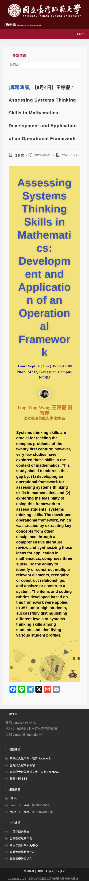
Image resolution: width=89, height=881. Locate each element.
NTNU (13, 798)
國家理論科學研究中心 (24, 845)
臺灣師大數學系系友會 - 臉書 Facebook (34, 772)
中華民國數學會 (19, 831)
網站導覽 (29, 871)
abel (26, 805)
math (13, 805)
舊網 (40, 871)
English (60, 871)
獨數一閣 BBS (19, 778)
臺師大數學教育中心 (22, 852)
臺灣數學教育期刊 (21, 858)
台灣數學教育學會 (21, 838)
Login (49, 871)
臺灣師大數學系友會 (22, 765)
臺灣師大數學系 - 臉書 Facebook (30, 758)
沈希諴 (19, 155)
